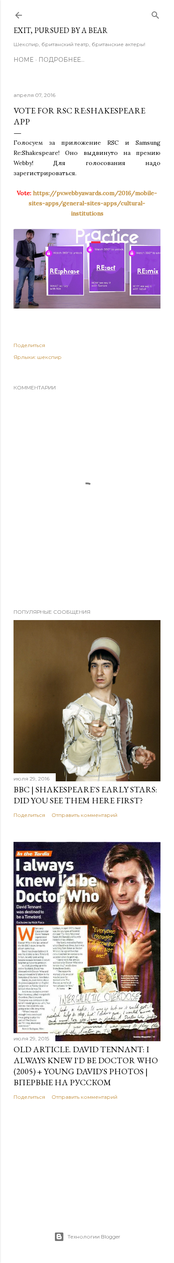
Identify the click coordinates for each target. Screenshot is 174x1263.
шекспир (49, 357)
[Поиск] (155, 13)
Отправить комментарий (84, 815)
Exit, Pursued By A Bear (61, 30)
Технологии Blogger (94, 1236)
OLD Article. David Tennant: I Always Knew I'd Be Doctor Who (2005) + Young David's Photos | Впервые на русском (86, 1066)
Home (24, 59)
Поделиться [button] (29, 345)
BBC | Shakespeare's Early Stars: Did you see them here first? (85, 795)
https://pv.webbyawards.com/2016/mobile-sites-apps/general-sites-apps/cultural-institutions (93, 203)
